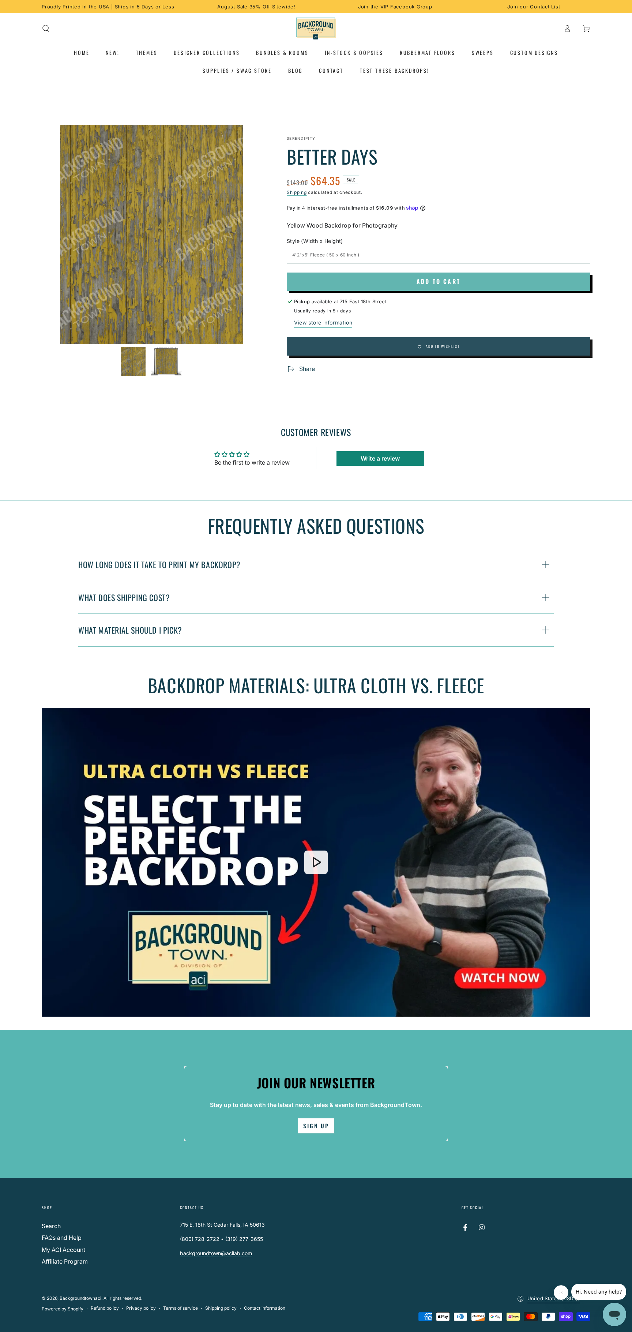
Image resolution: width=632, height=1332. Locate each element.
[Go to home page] (316, 29)
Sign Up (316, 1126)
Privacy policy (141, 1308)
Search (51, 1226)
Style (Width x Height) (315, 241)
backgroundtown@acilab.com (216, 1253)
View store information (323, 322)
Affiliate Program (65, 1261)
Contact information (264, 1308)
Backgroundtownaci (80, 1298)
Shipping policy (221, 1308)
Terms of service (180, 1308)
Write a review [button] (380, 458)
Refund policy (105, 1308)
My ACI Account (63, 1249)
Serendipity (301, 138)
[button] (45, 28)
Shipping (297, 192)
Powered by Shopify (62, 1309)
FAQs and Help (62, 1237)
